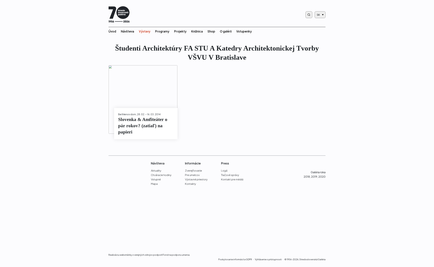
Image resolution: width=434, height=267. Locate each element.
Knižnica (197, 31)
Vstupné (156, 179)
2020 (322, 176)
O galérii (226, 31)
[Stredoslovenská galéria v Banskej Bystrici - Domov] (119, 14)
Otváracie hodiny (161, 174)
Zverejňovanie (193, 170)
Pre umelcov (192, 174)
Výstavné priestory (196, 179)
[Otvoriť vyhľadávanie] (308, 14)
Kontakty (190, 183)
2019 (314, 176)
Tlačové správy (230, 174)
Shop (211, 31)
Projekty (180, 31)
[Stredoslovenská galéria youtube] (324, 163)
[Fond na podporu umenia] (124, 235)
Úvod (112, 31)
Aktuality (156, 170)
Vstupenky (244, 31)
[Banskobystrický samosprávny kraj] (124, 207)
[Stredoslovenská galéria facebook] (310, 163)
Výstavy (144, 31)
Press (225, 163)
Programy (162, 31)
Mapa (154, 183)
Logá (224, 170)
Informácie (193, 163)
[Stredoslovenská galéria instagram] (316, 163)
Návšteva (127, 31)
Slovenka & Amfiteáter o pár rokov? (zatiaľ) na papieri (142, 126)
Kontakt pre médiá (232, 179)
